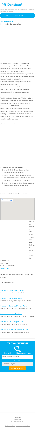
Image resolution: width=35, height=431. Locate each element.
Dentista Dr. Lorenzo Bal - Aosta (11, 314)
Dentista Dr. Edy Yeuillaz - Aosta (11, 298)
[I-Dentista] (12, 6)
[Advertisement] (17, 43)
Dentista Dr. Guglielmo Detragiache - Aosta (14, 329)
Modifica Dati (4, 268)
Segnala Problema (6, 21)
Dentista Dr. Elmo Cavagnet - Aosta (12, 322)
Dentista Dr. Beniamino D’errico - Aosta (13, 306)
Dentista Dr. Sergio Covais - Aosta (12, 290)
